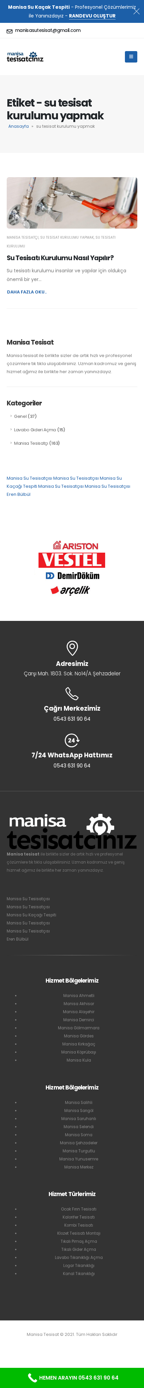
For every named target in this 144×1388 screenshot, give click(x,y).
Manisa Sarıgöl (78, 1110)
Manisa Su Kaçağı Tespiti (31, 915)
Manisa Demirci (78, 1020)
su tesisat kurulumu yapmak (67, 237)
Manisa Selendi (79, 1126)
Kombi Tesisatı (78, 1225)
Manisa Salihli (78, 1102)
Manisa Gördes (79, 1036)
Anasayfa (18, 126)
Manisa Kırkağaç (78, 1044)
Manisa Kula (79, 1060)
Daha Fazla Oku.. (27, 292)
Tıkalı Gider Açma (78, 1249)
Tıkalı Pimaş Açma (79, 1241)
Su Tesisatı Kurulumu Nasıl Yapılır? (60, 258)
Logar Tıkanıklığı (78, 1265)
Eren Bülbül (18, 494)
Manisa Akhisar (79, 1003)
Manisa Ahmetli (78, 995)
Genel (20, 416)
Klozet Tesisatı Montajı (78, 1233)
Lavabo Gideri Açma (35, 430)
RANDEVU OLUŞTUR (92, 15)
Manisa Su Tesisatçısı (29, 478)
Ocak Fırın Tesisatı (78, 1209)
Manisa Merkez (78, 1167)
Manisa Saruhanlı (78, 1118)
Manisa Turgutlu (79, 1151)
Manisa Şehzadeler (78, 1143)
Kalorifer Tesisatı (79, 1217)
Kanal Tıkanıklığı (79, 1273)
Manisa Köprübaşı (78, 1052)
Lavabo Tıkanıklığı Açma (79, 1257)
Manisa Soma (78, 1135)
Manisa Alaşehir (78, 1012)
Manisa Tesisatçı (23, 237)
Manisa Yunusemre (78, 1159)
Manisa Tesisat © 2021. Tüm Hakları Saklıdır (72, 1334)
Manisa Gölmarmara (78, 1028)
